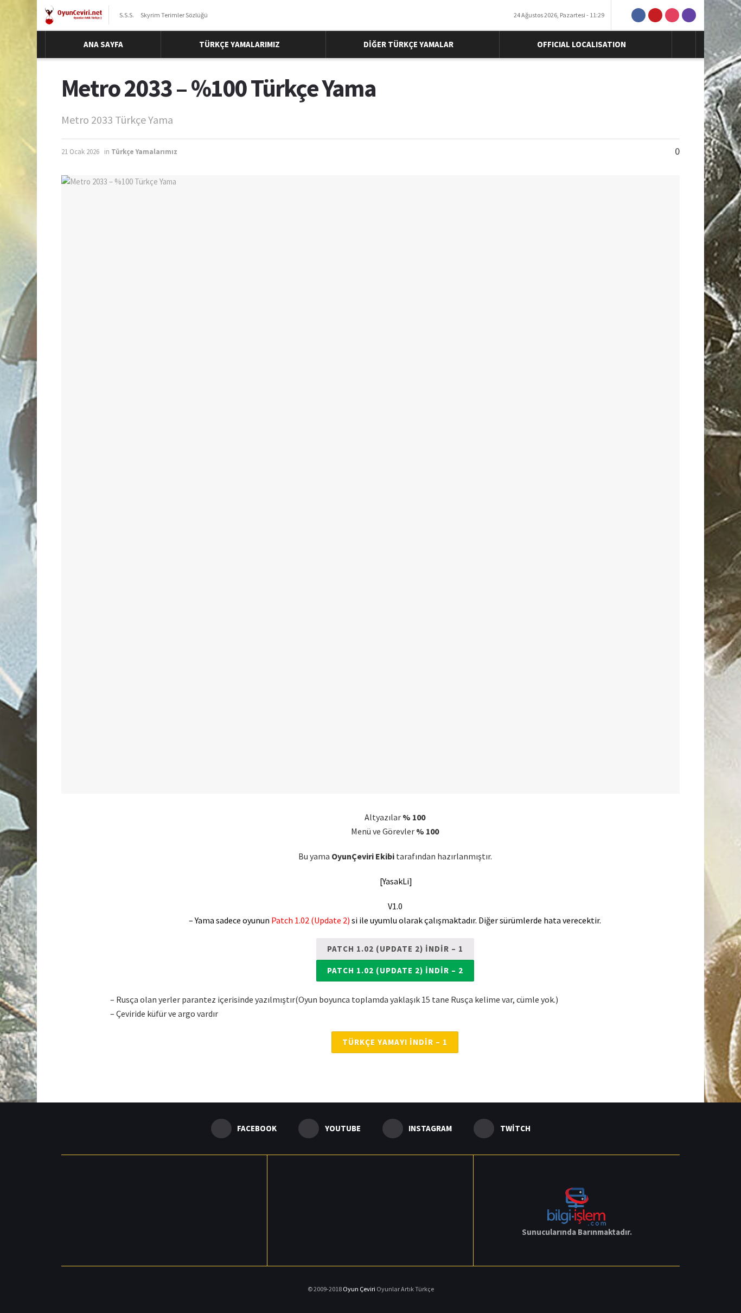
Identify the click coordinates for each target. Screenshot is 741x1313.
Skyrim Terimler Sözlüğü (174, 15)
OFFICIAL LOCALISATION (581, 44)
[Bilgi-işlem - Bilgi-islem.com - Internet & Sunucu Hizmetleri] (576, 1205)
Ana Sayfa (103, 44)
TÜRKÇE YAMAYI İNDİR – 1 (395, 1042)
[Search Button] (684, 44)
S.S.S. (126, 15)
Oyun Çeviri (359, 1289)
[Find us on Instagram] (672, 15)
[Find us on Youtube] (655, 15)
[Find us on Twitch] (689, 15)
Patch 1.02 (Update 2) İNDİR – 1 (395, 949)
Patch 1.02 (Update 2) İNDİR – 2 (395, 970)
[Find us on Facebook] (638, 15)
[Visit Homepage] (73, 15)
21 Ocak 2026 (80, 151)
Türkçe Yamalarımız (239, 44)
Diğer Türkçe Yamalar (408, 44)
